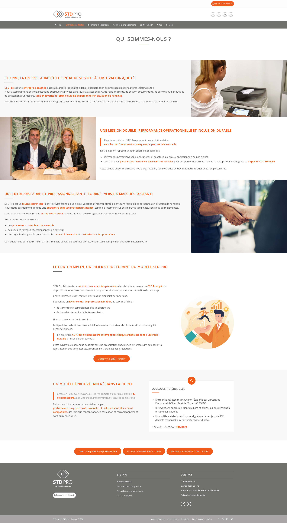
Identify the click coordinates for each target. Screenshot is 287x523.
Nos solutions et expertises (129, 486)
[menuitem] (58, 25)
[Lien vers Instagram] (231, 14)
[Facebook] (183, 504)
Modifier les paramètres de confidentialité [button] (200, 490)
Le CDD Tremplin (124, 495)
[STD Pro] (67, 14)
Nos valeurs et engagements (130, 491)
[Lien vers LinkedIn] (225, 14)
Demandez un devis (190, 485)
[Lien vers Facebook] (213, 14)
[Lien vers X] (219, 14)
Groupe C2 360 (77, 519)
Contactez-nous (188, 481)
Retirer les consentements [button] (193, 495)
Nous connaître (124, 481)
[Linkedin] (189, 504)
